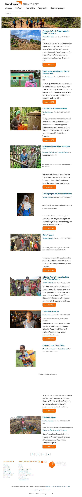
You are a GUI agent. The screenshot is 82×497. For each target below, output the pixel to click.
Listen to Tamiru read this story (54, 430)
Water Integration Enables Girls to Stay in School (55, 72)
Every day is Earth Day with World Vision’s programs (55, 32)
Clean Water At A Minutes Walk (54, 108)
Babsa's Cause (48, 235)
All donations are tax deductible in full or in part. (58, 486)
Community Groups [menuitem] (57, 8)
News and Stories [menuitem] (8, 475)
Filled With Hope (49, 417)
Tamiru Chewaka (48, 77)
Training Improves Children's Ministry (57, 193)
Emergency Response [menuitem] (25, 469)
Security (33, 490)
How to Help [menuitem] (30, 8)
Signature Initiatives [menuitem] (27, 461)
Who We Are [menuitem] (8, 461)
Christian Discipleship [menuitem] (24, 473)
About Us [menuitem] (8, 8)
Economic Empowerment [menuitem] (26, 475)
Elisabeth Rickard (48, 37)
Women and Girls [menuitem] (23, 479)
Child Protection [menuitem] (23, 471)
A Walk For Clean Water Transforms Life (56, 147)
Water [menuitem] (20, 465)
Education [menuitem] (21, 477)
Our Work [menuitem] (18, 8)
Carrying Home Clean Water (53, 345)
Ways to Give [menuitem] (42, 8)
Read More (49, 65)
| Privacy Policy (39, 490)
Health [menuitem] (21, 467)
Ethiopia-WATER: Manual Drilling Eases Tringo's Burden (55, 278)
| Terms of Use (47, 490)
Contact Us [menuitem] (6, 477)
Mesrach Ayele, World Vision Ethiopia (55, 152)
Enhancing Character (50, 311)
